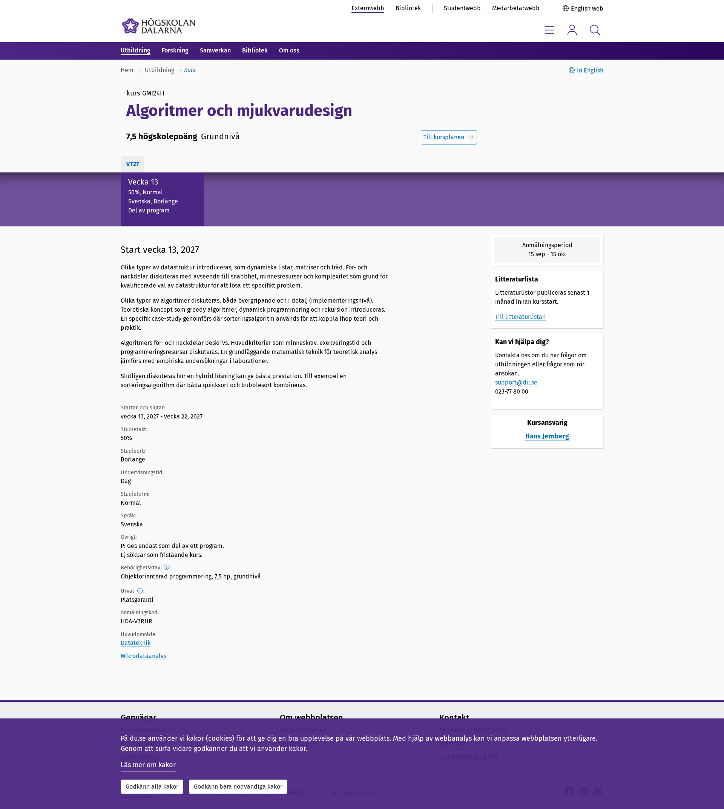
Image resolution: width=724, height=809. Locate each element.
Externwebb (367, 8)
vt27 (132, 164)
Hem (127, 70)
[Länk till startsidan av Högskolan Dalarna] (158, 25)
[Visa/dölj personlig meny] (572, 30)
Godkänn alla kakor (152, 786)
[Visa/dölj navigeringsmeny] (549, 30)
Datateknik (135, 642)
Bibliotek (408, 8)
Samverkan (215, 50)
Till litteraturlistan (520, 316)
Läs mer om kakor (148, 765)
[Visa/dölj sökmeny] (594, 30)
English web (587, 8)
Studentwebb (462, 8)
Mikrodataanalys (143, 656)
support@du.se (516, 382)
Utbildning (135, 50)
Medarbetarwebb (516, 8)
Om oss (289, 50)
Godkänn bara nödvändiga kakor (238, 786)
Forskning (175, 50)
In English (590, 70)
